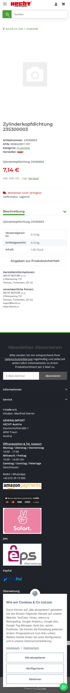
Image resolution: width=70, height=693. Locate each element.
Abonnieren (53, 376)
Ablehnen (35, 679)
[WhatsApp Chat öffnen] (64, 687)
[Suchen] (7, 14)
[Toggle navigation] (5, 2)
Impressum (13, 647)
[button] (56, 4)
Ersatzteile (23, 148)
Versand (33, 178)
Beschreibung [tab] (14, 211)
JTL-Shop (41, 688)
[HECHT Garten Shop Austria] (21, 4)
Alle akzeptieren (35, 657)
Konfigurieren (35, 668)
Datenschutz (31, 647)
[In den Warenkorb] (6, 40)
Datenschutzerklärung (19, 359)
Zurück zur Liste (14, 28)
